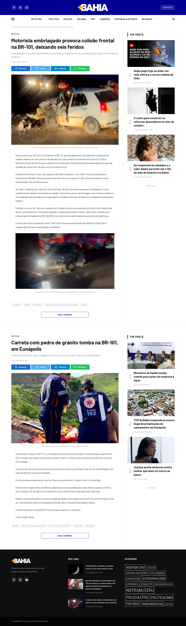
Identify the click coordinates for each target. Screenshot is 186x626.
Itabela (27, 305)
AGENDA (135, 567)
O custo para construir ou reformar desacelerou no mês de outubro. (154, 121)
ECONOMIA (154, 578)
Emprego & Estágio (126, 19)
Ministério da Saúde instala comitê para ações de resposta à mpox (154, 376)
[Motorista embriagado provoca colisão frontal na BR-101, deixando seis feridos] (65, 110)
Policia (84, 305)
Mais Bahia (37, 305)
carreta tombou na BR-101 (60, 526)
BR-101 (15, 526)
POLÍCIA (137, 597)
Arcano (81, 19)
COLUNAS (157, 572)
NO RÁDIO (147, 19)
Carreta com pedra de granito (33, 526)
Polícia (68, 19)
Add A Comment (65, 315)
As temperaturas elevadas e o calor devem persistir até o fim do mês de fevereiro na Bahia (152, 169)
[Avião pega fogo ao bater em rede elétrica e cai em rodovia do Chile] (151, 53)
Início (13, 27)
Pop (93, 19)
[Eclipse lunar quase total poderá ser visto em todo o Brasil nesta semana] (75, 603)
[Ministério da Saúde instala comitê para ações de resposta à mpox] (151, 355)
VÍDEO (169, 604)
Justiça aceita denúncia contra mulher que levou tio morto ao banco (153, 471)
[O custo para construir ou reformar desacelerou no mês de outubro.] (151, 101)
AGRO (151, 568)
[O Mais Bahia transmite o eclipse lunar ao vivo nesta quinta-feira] (75, 569)
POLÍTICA (162, 597)
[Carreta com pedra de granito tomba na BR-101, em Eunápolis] (65, 408)
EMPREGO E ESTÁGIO (139, 584)
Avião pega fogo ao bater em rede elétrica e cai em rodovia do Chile (153, 74)
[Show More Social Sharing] (93, 68)
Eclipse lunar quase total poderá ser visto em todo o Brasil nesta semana (101, 601)
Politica (54, 19)
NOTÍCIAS (15, 34)
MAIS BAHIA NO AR (163, 584)
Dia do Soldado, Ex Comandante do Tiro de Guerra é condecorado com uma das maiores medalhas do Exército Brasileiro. (101, 584)
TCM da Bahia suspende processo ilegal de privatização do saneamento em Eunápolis (154, 423)
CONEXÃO (133, 578)
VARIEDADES (152, 604)
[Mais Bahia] (93, 7)
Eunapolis (17, 305)
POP (132, 604)
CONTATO (167, 7)
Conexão (105, 19)
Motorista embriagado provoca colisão (61, 305)
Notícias (36, 19)
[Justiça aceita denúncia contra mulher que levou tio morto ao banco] (151, 450)
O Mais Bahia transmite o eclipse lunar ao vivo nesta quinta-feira (99, 567)
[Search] (173, 19)
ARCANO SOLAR (136, 572)
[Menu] (13, 19)
